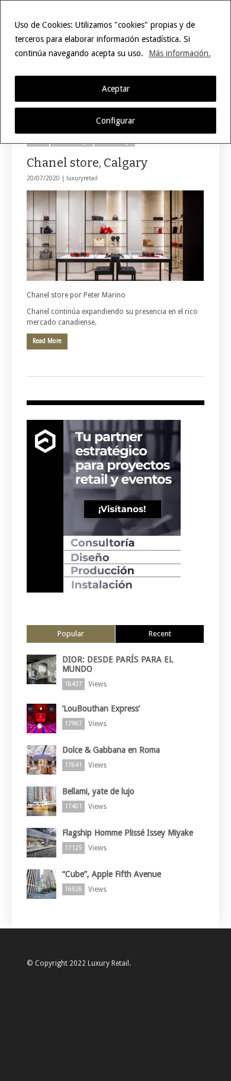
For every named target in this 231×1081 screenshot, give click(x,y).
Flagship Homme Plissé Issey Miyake (127, 832)
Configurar (115, 120)
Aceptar (116, 88)
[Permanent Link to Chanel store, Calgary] (115, 235)
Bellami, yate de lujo (98, 791)
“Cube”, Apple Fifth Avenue (111, 874)
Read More (47, 341)
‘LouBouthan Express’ (101, 708)
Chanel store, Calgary (87, 163)
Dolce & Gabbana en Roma (111, 750)
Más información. (180, 53)
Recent (160, 633)
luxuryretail (82, 178)
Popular (70, 633)
